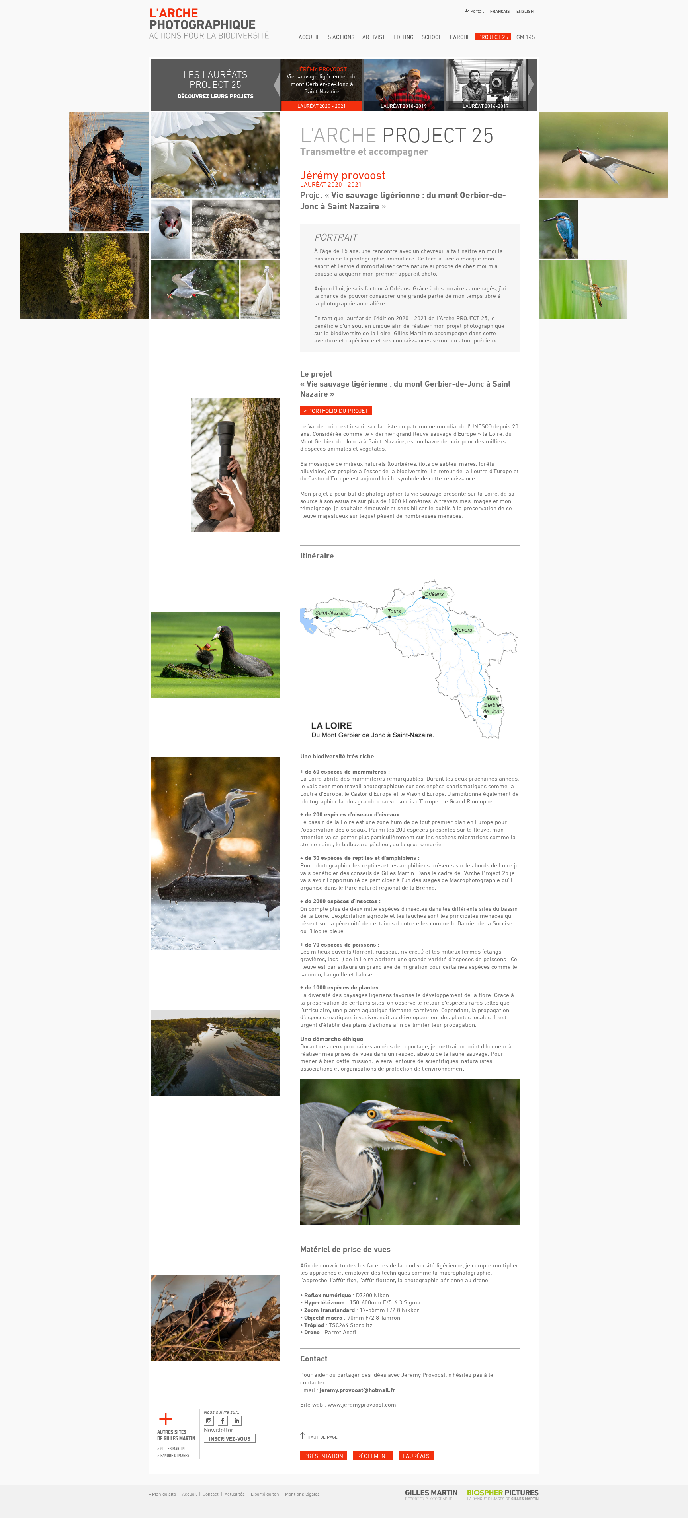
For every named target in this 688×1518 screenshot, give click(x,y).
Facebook (223, 1421)
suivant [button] (531, 85)
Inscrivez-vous (229, 1438)
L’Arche (460, 36)
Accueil (309, 36)
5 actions (341, 36)
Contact (210, 1494)
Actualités (234, 1494)
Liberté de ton (265, 1494)
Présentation (323, 1455)
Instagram (209, 1421)
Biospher (503, 1495)
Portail (477, 11)
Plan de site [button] (164, 1494)
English (525, 11)
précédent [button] (277, 85)
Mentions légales (302, 1494)
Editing (403, 36)
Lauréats (416, 1455)
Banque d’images (174, 1455)
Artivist (373, 36)
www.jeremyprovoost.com (362, 1404)
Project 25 (493, 36)
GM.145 (525, 36)
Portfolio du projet (337, 410)
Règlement (373, 1455)
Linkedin (237, 1421)
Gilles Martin (172, 1449)
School (432, 36)
